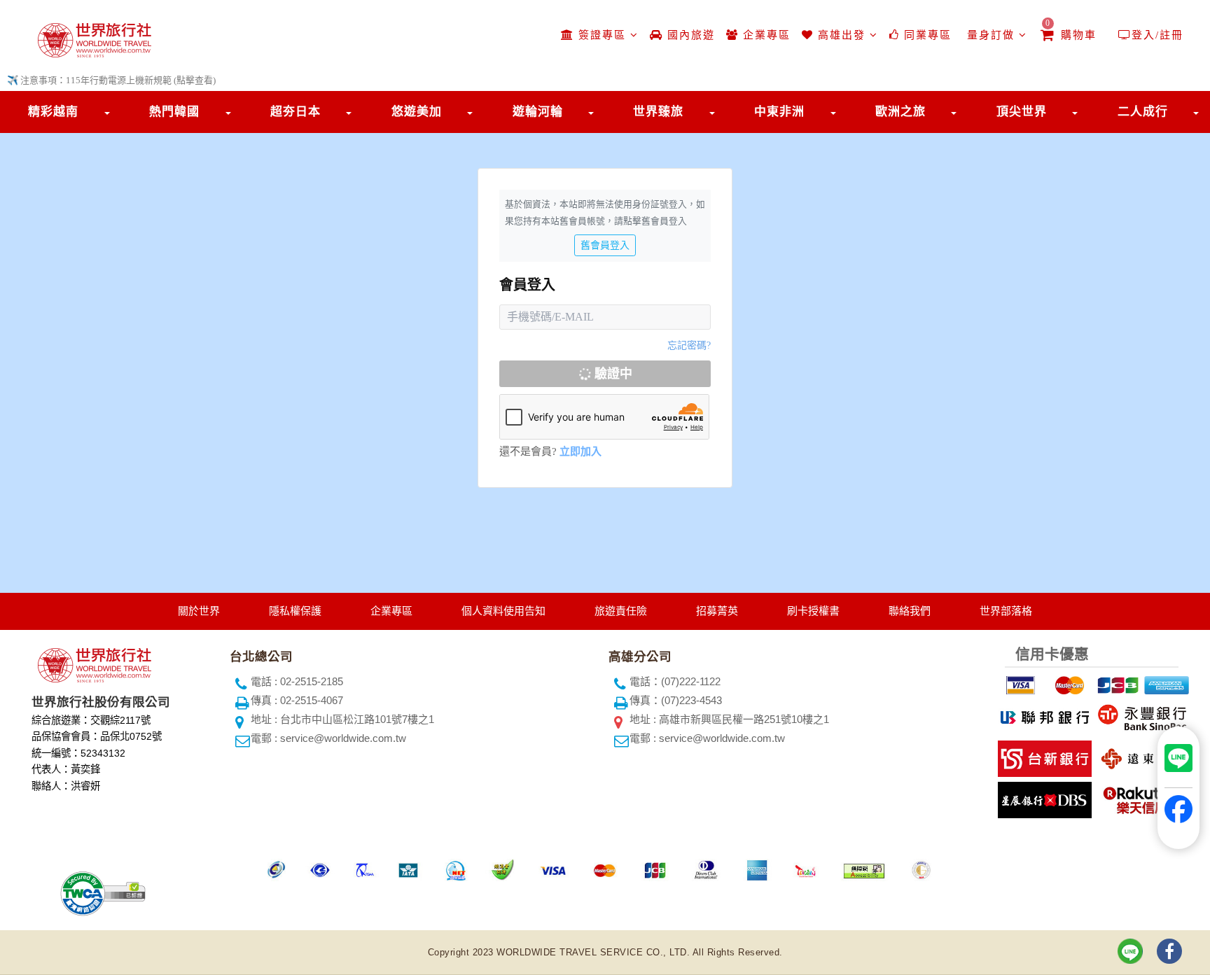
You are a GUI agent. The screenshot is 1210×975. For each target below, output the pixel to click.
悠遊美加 (416, 111)
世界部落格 (1006, 611)
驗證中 (611, 374)
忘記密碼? (689, 345)
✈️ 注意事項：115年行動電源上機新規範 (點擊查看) (111, 80)
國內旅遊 (689, 35)
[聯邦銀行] (1043, 715)
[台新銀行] (1043, 756)
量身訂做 (991, 35)
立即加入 (580, 451)
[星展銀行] (1043, 797)
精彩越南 (53, 111)
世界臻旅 (658, 111)
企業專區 (765, 35)
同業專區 (926, 35)
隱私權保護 (295, 611)
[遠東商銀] (1140, 756)
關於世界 (199, 611)
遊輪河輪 (538, 111)
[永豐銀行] (1140, 715)
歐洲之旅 (900, 111)
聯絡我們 (910, 611)
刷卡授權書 (813, 611)
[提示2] (1067, 682)
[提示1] (1018, 682)
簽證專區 (602, 35)
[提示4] (1165, 682)
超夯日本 (295, 111)
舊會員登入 (605, 245)
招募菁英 (717, 611)
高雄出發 (842, 35)
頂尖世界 (1021, 111)
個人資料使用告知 (503, 611)
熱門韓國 (174, 111)
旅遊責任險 (620, 611)
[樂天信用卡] (1140, 797)
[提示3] (1116, 682)
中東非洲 (779, 111)
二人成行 (1143, 111)
